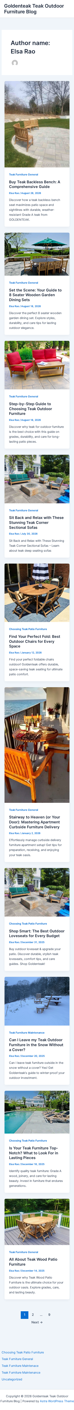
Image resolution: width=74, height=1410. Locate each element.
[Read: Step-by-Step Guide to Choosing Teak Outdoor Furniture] (37, 365)
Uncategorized (12, 1379)
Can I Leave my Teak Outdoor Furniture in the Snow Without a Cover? (36, 1044)
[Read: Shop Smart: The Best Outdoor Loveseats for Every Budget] (37, 892)
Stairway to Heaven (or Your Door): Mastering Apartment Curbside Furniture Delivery (34, 822)
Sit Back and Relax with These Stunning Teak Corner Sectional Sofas (36, 522)
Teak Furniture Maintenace (20, 1366)
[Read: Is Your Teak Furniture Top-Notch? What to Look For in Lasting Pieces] (37, 1112)
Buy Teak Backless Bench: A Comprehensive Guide (34, 184)
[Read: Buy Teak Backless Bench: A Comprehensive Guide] (37, 124)
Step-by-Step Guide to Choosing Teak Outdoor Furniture (30, 409)
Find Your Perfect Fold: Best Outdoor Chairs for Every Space (34, 641)
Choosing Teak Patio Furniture (23, 1352)
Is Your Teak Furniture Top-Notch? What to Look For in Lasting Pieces (33, 1153)
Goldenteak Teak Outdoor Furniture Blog (34, 9)
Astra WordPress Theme (57, 1401)
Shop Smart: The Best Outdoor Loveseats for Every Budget (37, 933)
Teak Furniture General (17, 1359)
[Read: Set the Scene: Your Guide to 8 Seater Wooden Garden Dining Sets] (37, 254)
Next (37, 1322)
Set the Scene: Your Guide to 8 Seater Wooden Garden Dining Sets (35, 295)
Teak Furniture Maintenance (21, 1372)
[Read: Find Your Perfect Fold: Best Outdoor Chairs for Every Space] (37, 592)
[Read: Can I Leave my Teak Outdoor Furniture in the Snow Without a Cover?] (37, 1001)
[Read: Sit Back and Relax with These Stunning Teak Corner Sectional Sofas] (37, 479)
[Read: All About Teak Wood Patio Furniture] (37, 1222)
